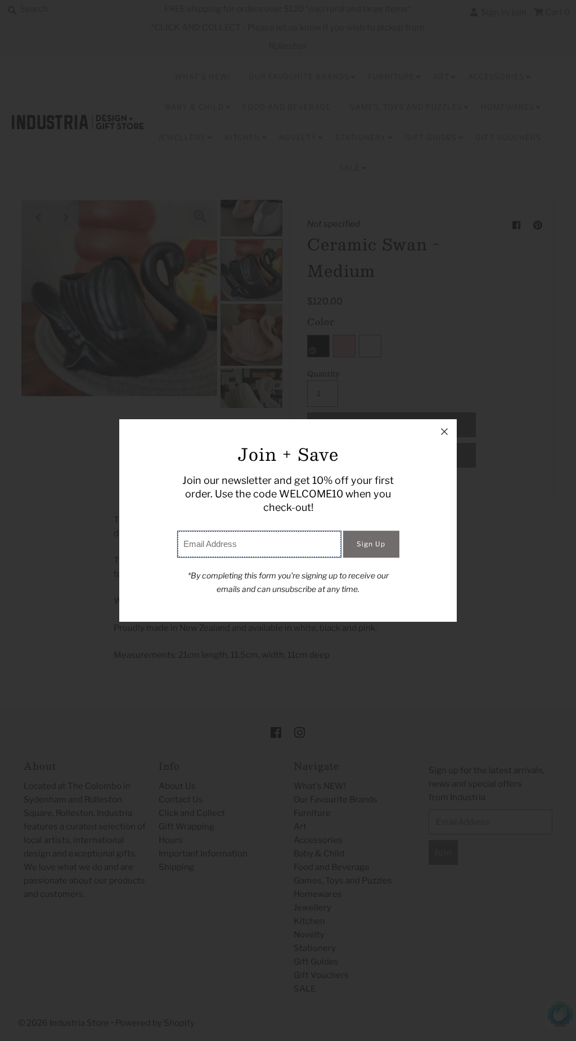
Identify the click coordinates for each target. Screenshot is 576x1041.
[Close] (444, 431)
